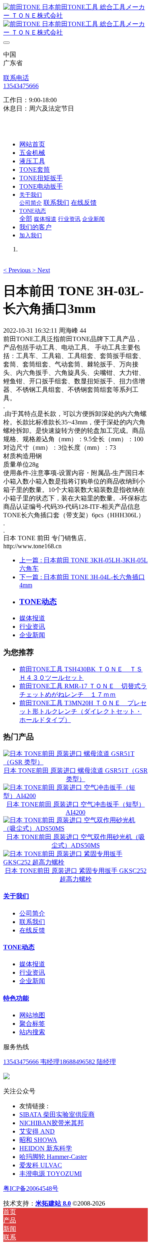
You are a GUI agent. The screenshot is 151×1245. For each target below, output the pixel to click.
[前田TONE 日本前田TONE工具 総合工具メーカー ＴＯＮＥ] (75, 20)
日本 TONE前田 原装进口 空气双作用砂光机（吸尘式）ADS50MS (75, 841)
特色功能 (16, 998)
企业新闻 (32, 635)
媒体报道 (32, 618)
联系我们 (32, 921)
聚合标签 (32, 1023)
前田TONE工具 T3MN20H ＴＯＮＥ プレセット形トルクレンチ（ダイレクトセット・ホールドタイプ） (83, 711)
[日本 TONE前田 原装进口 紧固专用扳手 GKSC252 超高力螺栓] (75, 862)
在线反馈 (32, 930)
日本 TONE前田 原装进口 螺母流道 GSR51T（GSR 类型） (76, 774)
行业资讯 (32, 626)
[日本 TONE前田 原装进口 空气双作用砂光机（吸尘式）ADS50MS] (75, 828)
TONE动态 (19, 947)
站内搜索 (32, 1032)
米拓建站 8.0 (53, 1203)
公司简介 (32, 913)
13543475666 (21, 85)
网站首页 (32, 144)
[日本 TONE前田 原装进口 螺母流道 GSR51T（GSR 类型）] (75, 762)
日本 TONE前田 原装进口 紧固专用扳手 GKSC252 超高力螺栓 (76, 875)
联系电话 (16, 77)
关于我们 (16, 896)
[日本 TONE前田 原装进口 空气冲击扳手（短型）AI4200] (75, 795)
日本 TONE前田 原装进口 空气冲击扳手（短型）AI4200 (75, 808)
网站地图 (32, 1015)
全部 (25, 218)
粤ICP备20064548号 (30, 1188)
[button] (17, 270)
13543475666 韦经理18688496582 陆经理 (59, 1061)
